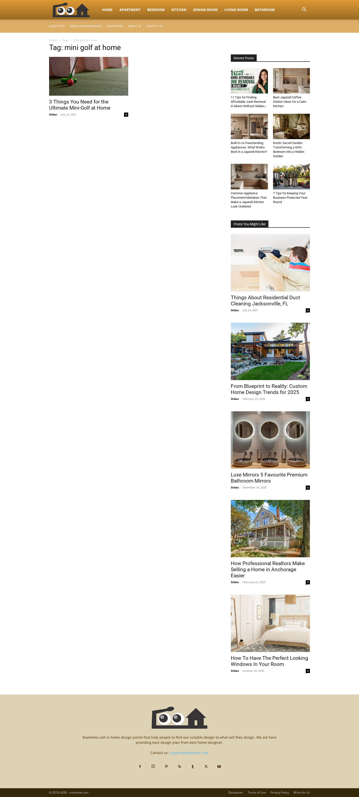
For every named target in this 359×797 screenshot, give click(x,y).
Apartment (129, 9)
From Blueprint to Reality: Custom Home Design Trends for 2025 (269, 389)
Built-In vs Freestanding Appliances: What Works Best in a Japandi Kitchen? (249, 147)
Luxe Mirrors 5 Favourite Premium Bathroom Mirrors (269, 478)
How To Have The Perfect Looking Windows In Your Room (269, 661)
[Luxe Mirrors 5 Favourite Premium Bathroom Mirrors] (270, 440)
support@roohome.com (189, 752)
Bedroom (156, 9)
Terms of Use (257, 792)
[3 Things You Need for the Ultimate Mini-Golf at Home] (88, 76)
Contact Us (154, 26)
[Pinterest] (166, 767)
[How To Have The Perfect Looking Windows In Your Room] (270, 623)
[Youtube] (219, 767)
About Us (134, 26)
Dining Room (205, 9)
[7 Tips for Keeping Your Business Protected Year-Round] (291, 176)
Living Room (236, 9)
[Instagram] (153, 766)
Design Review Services (86, 26)
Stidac (53, 114)
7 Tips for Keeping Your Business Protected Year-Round (290, 197)
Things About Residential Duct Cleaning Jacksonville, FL (265, 301)
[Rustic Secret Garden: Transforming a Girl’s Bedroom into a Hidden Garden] (291, 126)
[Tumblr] (193, 767)
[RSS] (179, 767)
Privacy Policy (280, 792)
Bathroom (265, 9)
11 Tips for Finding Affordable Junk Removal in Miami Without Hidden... (249, 101)
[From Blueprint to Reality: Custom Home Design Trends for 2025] (270, 351)
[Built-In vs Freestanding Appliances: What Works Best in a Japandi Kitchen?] (249, 126)
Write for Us (302, 792)
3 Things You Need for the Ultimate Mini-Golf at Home (79, 105)
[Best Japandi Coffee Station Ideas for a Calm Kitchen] (291, 80)
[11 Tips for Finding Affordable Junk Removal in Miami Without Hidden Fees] (249, 80)
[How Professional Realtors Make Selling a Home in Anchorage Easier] (270, 528)
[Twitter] (206, 767)
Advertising (114, 26)
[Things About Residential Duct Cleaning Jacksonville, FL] (270, 262)
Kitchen (178, 9)
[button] (304, 10)
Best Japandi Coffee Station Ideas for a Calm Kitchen (289, 101)
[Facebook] (140, 767)
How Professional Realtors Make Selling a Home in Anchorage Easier (268, 569)
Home (107, 9)
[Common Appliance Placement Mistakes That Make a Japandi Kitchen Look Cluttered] (249, 176)
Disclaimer (235, 792)
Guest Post (57, 26)
